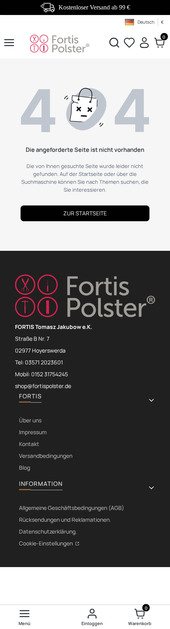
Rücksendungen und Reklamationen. (65, 519)
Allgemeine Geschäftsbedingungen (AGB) (71, 507)
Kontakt (29, 444)
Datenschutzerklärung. (48, 531)
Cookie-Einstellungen (46, 543)
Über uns (30, 420)
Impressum (33, 432)
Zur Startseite (85, 213)
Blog (24, 467)
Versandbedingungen (45, 455)
